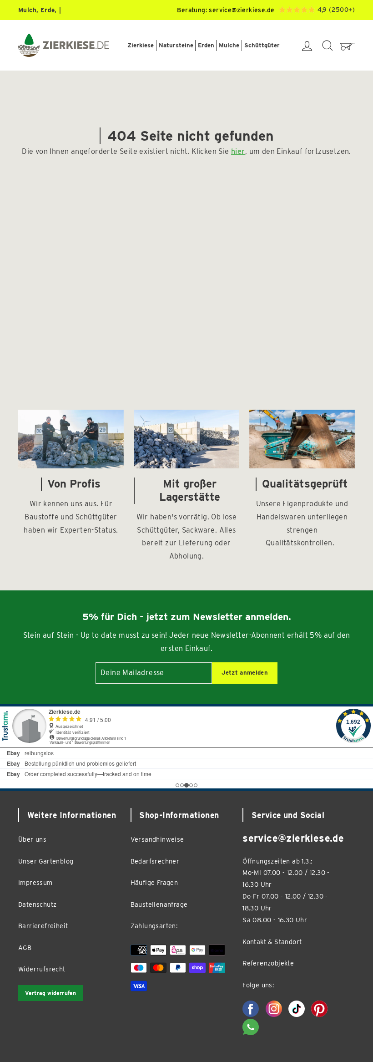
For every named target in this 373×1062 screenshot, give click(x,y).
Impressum (35, 882)
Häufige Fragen (154, 882)
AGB (24, 947)
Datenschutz (37, 904)
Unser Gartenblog (45, 861)
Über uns (32, 839)
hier (238, 151)
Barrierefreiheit (43, 926)
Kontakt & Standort (272, 941)
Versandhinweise (157, 839)
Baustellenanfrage (159, 904)
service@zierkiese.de (241, 10)
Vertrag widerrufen (50, 993)
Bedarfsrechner (155, 861)
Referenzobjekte (268, 963)
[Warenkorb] (347, 45)
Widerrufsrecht (42, 969)
